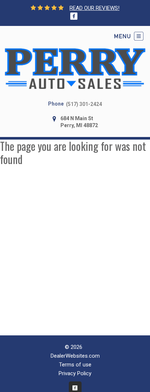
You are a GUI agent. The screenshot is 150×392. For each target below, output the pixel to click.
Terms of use (75, 364)
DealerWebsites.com (75, 356)
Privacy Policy (75, 373)
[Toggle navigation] (128, 36)
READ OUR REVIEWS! (94, 8)
